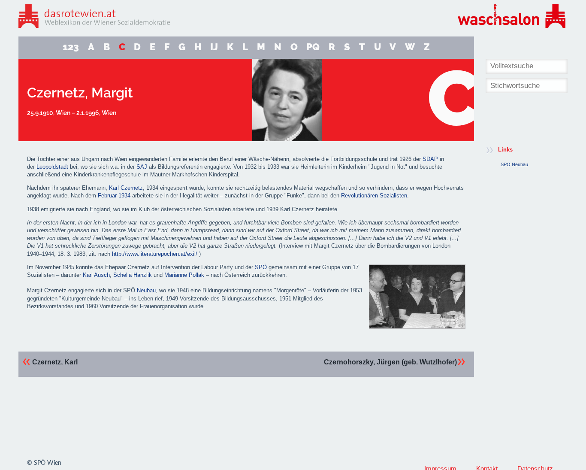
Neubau (146, 290)
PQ (313, 47)
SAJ (141, 167)
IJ (214, 47)
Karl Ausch (96, 275)
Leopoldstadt (52, 167)
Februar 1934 (114, 195)
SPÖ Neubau (514, 164)
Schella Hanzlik (132, 275)
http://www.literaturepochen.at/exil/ (154, 254)
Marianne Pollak (184, 275)
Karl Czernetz (126, 188)
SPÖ (261, 267)
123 (71, 47)
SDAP (430, 159)
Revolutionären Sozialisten (374, 195)
